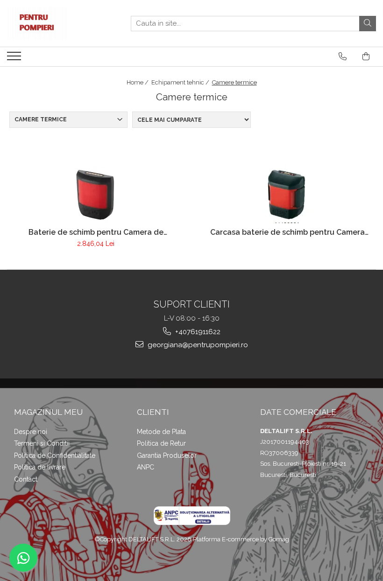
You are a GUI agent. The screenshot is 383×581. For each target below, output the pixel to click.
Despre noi (30, 431)
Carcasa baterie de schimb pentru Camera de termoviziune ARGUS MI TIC (287, 232)
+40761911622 (196, 332)
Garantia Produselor (167, 455)
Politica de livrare (39, 467)
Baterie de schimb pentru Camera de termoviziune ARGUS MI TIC (95, 232)
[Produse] (15, 59)
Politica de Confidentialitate (54, 455)
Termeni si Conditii (42, 443)
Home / (138, 82)
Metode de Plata (161, 431)
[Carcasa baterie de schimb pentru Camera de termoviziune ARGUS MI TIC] (287, 194)
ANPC (145, 467)
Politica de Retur (161, 443)
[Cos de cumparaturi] (366, 56)
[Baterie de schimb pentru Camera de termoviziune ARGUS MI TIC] (95, 194)
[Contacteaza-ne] (342, 56)
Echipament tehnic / (181, 82)
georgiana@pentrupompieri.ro (197, 345)
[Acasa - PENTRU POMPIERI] (53, 23)
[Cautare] (367, 23)
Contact (25, 479)
